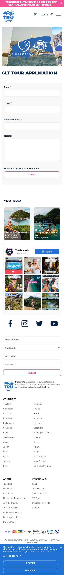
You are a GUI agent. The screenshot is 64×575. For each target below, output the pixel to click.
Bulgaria (37, 451)
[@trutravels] (9, 252)
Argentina (38, 418)
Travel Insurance (39, 488)
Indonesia (7, 418)
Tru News (7, 483)
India (5, 432)
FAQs (34, 483)
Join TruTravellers (11, 507)
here (47, 387)
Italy (35, 442)
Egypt (6, 456)
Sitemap (36, 507)
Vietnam (7, 413)
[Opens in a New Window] (10, 324)
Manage (30, 570)
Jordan (6, 461)
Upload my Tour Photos (14, 498)
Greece (37, 437)
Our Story (7, 488)
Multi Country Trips (42, 466)
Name (7, 87)
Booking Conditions (12, 517)
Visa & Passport (39, 493)
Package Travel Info (41, 503)
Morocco (7, 451)
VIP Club (36, 498)
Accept (30, 563)
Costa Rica (38, 427)
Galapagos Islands (42, 432)
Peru (5, 466)
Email (8, 103)
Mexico (37, 408)
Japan (6, 446)
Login (45, 14)
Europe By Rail (40, 456)
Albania (37, 446)
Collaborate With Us (12, 512)
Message (8, 135)
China (6, 442)
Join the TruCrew (11, 503)
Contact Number (13, 119)
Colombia (38, 404)
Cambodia (8, 408)
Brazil (36, 413)
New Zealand (40, 461)
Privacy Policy (9, 522)
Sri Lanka (7, 427)
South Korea (8, 437)
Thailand (7, 404)
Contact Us (8, 493)
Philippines (8, 423)
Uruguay (37, 423)
